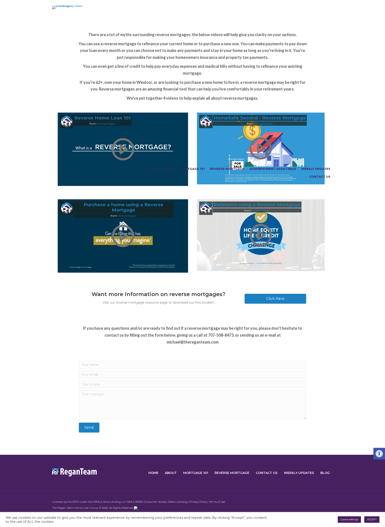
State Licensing (177, 501)
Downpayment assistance (273, 169)
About (169, 169)
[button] (379, 453)
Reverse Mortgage (227, 169)
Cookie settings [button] (349, 519)
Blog (325, 473)
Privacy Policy (198, 501)
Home (153, 169)
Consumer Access (155, 501)
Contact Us (319, 176)
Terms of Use (217, 501)
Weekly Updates (315, 169)
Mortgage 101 (192, 169)
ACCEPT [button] (372, 519)
